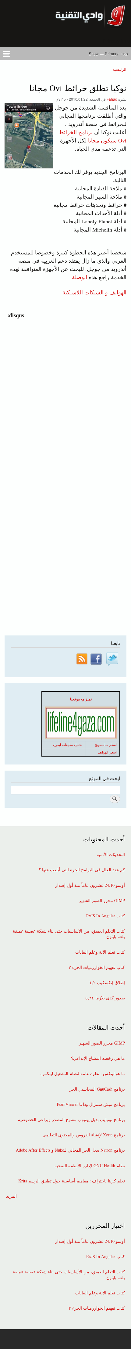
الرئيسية (119, 69)
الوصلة (79, 277)
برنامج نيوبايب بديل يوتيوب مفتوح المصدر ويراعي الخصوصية (71, 1119)
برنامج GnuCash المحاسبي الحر (97, 1089)
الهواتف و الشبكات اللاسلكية (94, 292)
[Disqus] (64, 395)
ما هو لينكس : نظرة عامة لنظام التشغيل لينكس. (82, 1073)
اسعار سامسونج (106, 744)
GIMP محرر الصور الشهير (102, 900)
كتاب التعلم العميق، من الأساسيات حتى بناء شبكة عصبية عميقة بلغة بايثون (69, 933)
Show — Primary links (108, 53)
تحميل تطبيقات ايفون (67, 744)
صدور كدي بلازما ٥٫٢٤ (105, 998)
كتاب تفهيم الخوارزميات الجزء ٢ (97, 967)
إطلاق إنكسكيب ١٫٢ (107, 982)
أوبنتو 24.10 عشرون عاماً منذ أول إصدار (90, 885)
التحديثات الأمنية (111, 854)
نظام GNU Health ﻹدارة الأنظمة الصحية (90, 1165)
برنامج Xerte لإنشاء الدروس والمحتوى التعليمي (83, 1135)
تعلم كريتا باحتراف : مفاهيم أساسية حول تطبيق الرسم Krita (71, 1181)
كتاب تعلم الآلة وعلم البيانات (100, 952)
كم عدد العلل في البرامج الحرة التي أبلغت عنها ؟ (82, 869)
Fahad (112, 99)
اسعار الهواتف (107, 752)
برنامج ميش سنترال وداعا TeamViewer (90, 1104)
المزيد (11, 1196)
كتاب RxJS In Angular (105, 916)
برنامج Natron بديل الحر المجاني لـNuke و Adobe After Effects (70, 1150)
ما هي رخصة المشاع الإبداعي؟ (98, 1058)
